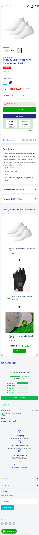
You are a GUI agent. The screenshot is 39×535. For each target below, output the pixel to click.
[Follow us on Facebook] (2, 523)
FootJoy (6, 72)
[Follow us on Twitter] (6, 523)
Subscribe (7, 507)
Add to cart (19, 110)
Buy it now (19, 116)
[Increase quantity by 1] (23, 95)
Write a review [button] (19, 398)
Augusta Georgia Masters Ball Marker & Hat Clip (21, 337)
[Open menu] (2, 6)
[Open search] (28, 6)
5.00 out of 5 (25, 376)
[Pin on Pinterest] (27, 139)
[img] (5, 410)
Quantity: (6, 95)
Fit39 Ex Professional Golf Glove (22, 297)
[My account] (32, 6)
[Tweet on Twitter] (30, 139)
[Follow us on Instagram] (13, 523)
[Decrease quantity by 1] (12, 95)
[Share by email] (34, 139)
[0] (36, 6)
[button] (11, 383)
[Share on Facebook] (23, 139)
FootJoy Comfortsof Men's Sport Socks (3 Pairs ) (22, 249)
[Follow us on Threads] (10, 523)
